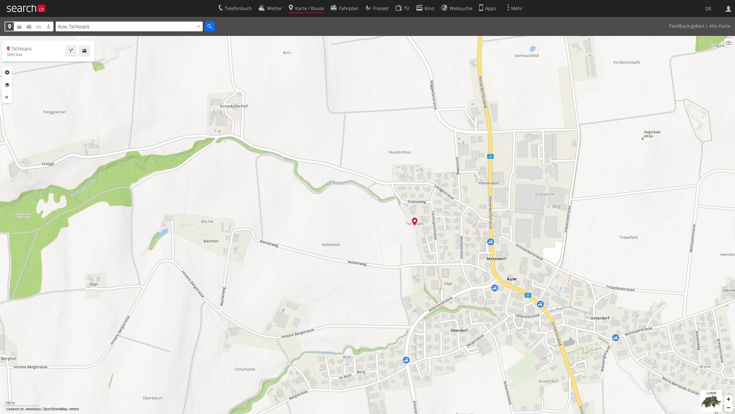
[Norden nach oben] (728, 53)
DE (708, 8)
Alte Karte (719, 26)
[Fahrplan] (84, 51)
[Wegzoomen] (728, 407)
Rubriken (7, 72)
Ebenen (7, 85)
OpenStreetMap (55, 408)
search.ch (16, 408)
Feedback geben (686, 26)
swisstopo (33, 408)
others (74, 408)
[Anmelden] (728, 8)
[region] (367, 225)
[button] (414, 221)
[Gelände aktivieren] (728, 42)
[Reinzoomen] (728, 399)
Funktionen (7, 97)
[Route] (70, 51)
